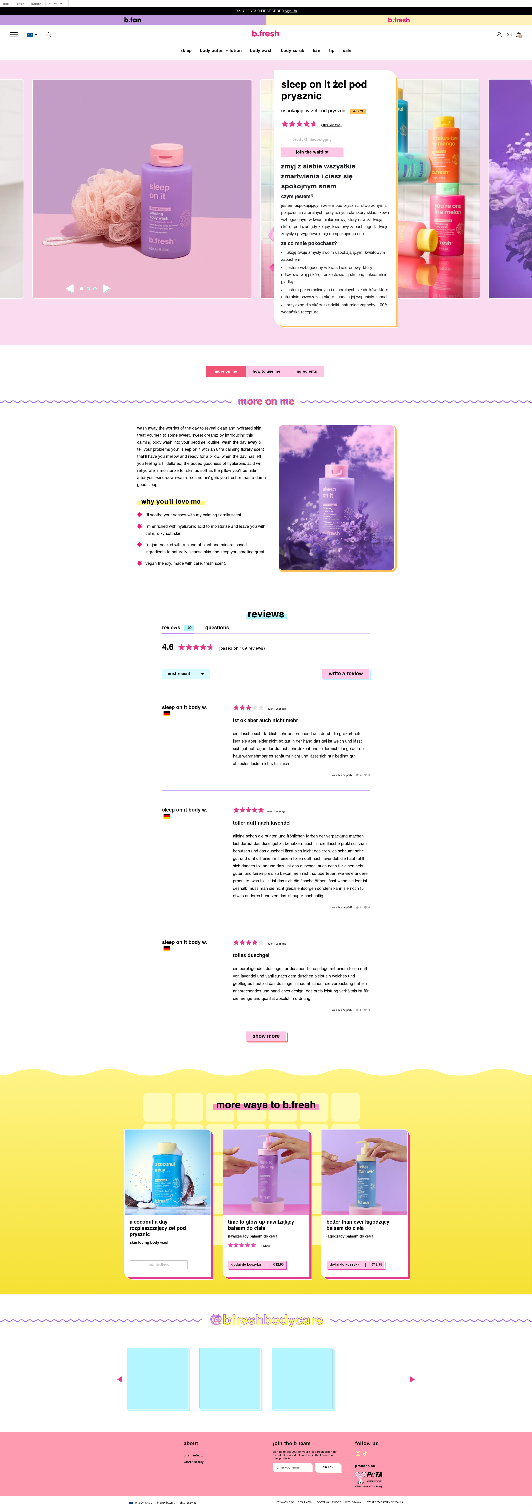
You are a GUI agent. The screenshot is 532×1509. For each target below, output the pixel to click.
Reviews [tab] (177, 628)
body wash (261, 51)
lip (332, 51)
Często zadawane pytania (385, 1502)
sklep (186, 51)
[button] (32, 35)
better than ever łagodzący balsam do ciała (357, 1225)
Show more (266, 1036)
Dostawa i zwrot (329, 1502)
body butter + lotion (221, 51)
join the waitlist (312, 152)
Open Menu (14, 35)
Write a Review (346, 674)
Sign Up (291, 11)
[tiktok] (365, 1453)
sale (347, 51)
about (191, 1443)
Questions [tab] (217, 628)
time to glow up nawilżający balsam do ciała (261, 1225)
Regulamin (305, 1502)
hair (317, 51)
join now (328, 1467)
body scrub (292, 51)
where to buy (194, 1462)
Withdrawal (353, 1502)
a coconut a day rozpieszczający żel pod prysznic (158, 1228)
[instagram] (358, 1453)
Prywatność (285, 1502)
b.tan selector (194, 1455)
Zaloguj (499, 34)
